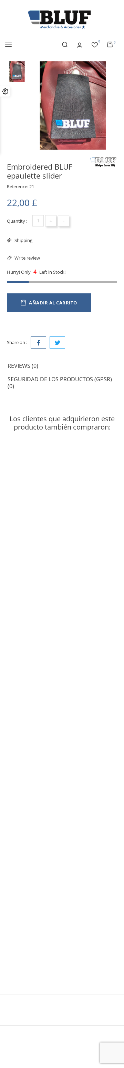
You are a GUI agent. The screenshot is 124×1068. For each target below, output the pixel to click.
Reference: (17, 186)
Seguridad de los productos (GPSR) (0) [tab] (60, 382)
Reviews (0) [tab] (23, 366)
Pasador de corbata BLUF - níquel (46, 951)
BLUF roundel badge (31, 817)
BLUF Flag (18, 550)
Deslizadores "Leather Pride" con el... (50, 684)
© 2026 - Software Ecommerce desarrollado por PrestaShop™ (62, 1037)
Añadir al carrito (53, 303)
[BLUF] (103, 162)
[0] (95, 44)
